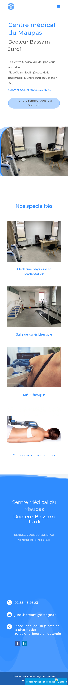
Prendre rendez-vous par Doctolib (34, 103)
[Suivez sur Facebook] (17, 643)
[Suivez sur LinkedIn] (24, 643)
